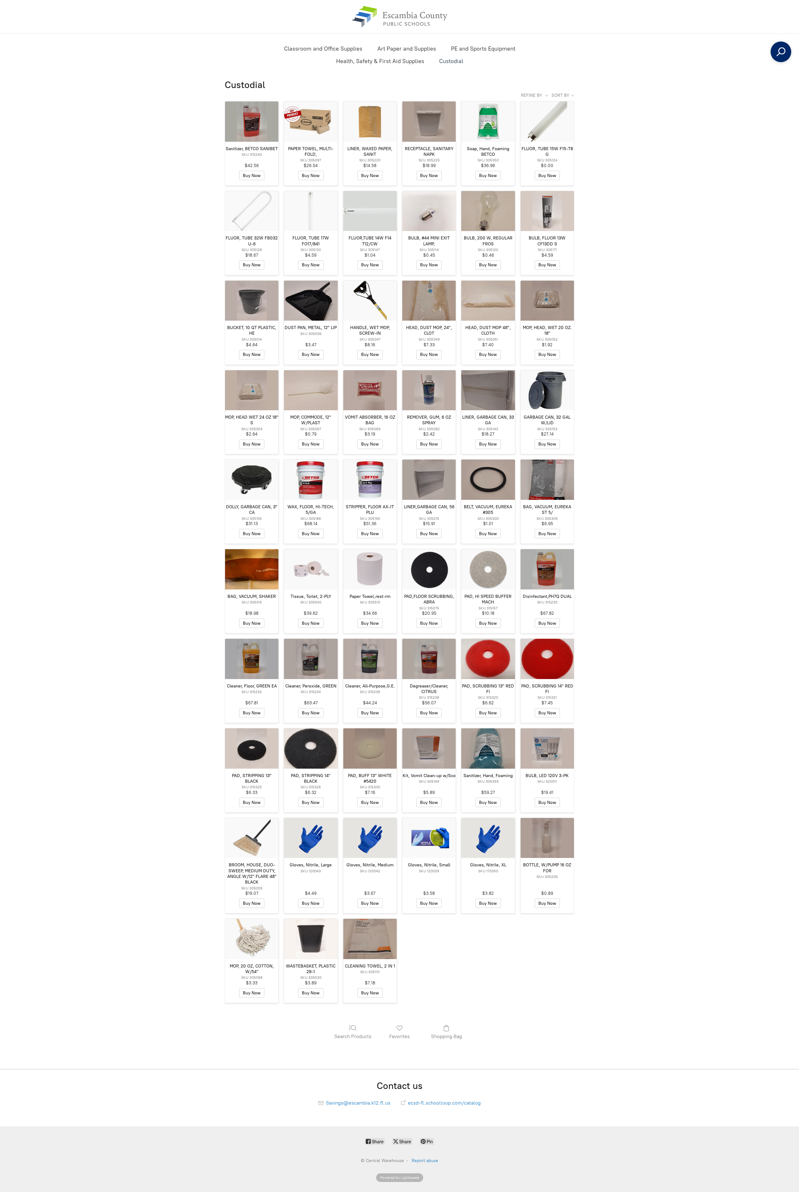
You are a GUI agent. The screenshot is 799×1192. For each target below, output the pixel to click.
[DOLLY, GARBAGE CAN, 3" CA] (251, 480)
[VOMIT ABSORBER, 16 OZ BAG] (370, 390)
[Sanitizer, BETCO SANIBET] (251, 121)
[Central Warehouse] (399, 16)
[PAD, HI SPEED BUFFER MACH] (488, 569)
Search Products (352, 1036)
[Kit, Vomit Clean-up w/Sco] (429, 748)
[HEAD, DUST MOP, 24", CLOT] (429, 301)
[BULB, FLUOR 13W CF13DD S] (547, 211)
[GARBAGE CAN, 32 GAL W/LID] (547, 390)
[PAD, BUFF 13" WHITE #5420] (370, 748)
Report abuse (425, 1160)
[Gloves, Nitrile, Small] (429, 838)
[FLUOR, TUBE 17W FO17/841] (310, 211)
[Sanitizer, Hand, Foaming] (488, 748)
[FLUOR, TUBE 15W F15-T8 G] (547, 121)
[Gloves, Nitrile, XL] (488, 838)
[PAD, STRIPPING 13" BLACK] (251, 748)
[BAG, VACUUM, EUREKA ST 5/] (547, 480)
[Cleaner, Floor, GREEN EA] (251, 659)
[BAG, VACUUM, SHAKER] (251, 569)
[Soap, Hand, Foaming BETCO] (488, 121)
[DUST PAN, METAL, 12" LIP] (310, 301)
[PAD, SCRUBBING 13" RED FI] (488, 659)
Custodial (451, 61)
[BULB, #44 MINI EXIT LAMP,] (429, 211)
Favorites (399, 1036)
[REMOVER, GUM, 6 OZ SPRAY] (429, 390)
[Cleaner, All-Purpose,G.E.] (370, 659)
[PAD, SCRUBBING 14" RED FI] (547, 659)
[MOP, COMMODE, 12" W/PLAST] (310, 390)
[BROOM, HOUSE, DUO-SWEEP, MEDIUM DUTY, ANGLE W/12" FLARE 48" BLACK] (251, 838)
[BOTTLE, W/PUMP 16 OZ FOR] (547, 838)
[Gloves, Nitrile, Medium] (370, 838)
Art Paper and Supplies (406, 48)
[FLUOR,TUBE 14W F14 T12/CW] (370, 211)
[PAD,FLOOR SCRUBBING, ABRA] (429, 569)
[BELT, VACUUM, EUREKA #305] (488, 480)
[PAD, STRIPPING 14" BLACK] (310, 748)
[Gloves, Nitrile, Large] (310, 838)
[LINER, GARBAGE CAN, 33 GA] (488, 390)
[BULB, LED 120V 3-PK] (547, 748)
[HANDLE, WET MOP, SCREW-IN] (370, 301)
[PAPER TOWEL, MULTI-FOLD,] (310, 121)
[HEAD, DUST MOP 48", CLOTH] (488, 301)
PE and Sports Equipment (483, 48)
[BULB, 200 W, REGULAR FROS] (488, 211)
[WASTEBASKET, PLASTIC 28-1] (310, 939)
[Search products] (781, 51)
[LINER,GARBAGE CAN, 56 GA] (429, 480)
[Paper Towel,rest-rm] (370, 569)
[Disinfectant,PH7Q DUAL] (547, 569)
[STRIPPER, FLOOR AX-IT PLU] (370, 480)
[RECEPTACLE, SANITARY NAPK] (429, 121)
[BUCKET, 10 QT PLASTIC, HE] (251, 301)
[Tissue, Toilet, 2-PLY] (310, 569)
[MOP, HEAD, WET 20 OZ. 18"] (547, 301)
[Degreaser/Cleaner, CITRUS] (429, 659)
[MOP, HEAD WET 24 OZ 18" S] (251, 390)
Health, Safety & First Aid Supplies (380, 61)
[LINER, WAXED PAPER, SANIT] (370, 121)
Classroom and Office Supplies (323, 48)
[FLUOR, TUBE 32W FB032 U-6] (251, 211)
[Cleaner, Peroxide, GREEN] (310, 659)
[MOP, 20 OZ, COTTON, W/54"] (251, 939)
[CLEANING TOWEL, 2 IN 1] (370, 939)
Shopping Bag (446, 1036)
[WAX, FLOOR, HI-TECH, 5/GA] (310, 480)
